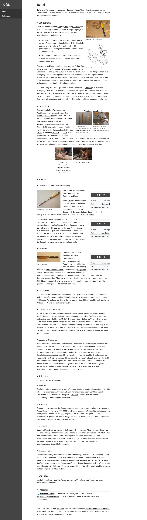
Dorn (96, 144)
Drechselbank (45, 316)
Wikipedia (60, 508)
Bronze (39, 132)
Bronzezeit (57, 130)
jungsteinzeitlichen (63, 167)
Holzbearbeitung (73, 10)
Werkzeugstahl (66, 69)
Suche (4, 11)
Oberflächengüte (43, 397)
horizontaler (67, 77)
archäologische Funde (45, 115)
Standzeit (74, 394)
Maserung (89, 87)
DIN (98, 194)
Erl (71, 58)
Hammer (51, 93)
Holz (66, 26)
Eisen (65, 132)
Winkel (63, 463)
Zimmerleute (80, 294)
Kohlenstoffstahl (95, 346)
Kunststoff (76, 26)
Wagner (69, 294)
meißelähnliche (43, 124)
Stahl (62, 35)
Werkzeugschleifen (56, 380)
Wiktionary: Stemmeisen (49, 496)
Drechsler (71, 330)
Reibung (64, 236)
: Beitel (46, 493)
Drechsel (44, 313)
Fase (62, 413)
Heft (71, 55)
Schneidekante (42, 416)
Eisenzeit (55, 132)
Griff (59, 26)
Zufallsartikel (7, 16)
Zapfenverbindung (77, 225)
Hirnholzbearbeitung (75, 457)
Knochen (68, 118)
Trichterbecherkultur (82, 130)
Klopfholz (89, 39)
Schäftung (82, 144)
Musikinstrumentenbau (54, 269)
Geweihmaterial (47, 121)
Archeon (82, 165)
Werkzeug (59, 294)
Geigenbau (81, 269)
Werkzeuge (50, 10)
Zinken (91, 215)
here (75, 511)
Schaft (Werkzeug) (66, 349)
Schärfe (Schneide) (59, 419)
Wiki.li (7, 5)
